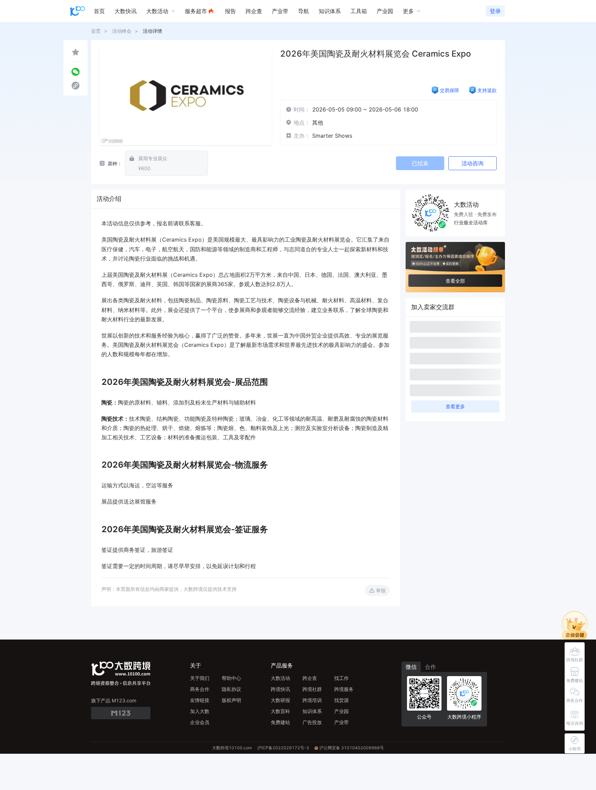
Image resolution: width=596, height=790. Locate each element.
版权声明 (231, 700)
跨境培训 (312, 700)
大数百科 (280, 711)
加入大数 (199, 711)
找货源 (341, 700)
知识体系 (312, 711)
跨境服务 (344, 689)
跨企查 (309, 678)
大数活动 (280, 678)
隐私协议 (231, 689)
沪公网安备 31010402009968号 (351, 747)
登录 (495, 11)
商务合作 (199, 689)
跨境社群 (312, 689)
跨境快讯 (280, 689)
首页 (96, 31)
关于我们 (199, 678)
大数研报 (280, 700)
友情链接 (199, 700)
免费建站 (280, 722)
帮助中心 (231, 678)
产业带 (341, 722)
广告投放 (312, 722)
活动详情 (152, 31)
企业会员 (199, 722)
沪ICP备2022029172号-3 (283, 747)
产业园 (341, 711)
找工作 (341, 678)
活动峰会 (121, 31)
